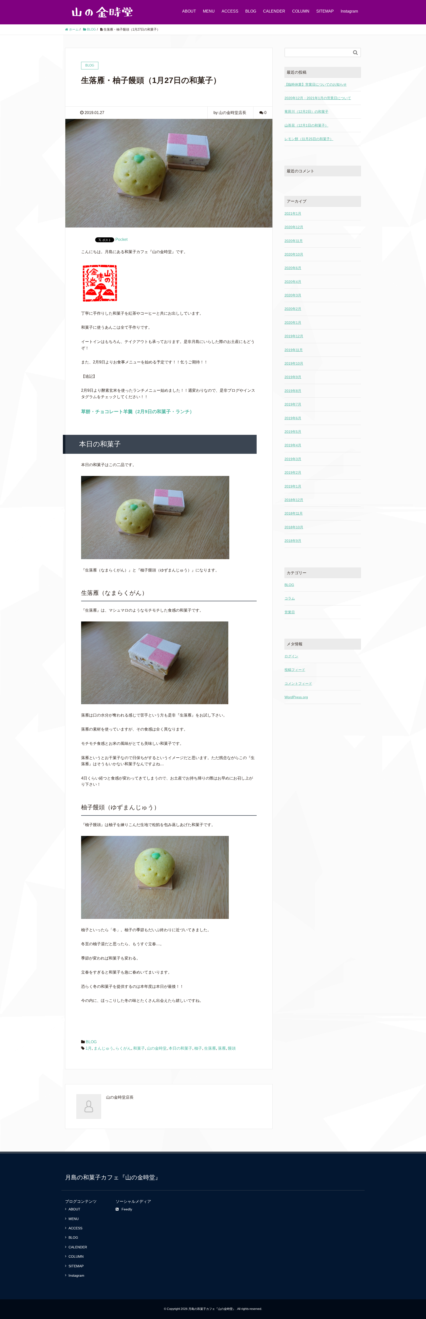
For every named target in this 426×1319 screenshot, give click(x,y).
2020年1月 (292, 323)
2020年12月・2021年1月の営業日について (317, 98)
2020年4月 (292, 282)
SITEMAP (325, 11)
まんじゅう (103, 1048)
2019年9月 (292, 377)
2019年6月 (292, 418)
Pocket (121, 239)
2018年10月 (293, 527)
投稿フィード (294, 670)
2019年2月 (292, 472)
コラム (289, 598)
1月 (89, 1048)
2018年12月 (293, 500)
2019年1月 (292, 486)
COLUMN (300, 11)
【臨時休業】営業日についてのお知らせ (315, 84)
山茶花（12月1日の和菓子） (306, 125)
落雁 (222, 1048)
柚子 (198, 1048)
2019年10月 (293, 363)
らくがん (123, 1048)
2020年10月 (293, 254)
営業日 (289, 612)
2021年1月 (292, 213)
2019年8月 (292, 391)
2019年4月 (292, 445)
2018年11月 (293, 513)
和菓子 (139, 1048)
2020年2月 (292, 309)
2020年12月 (293, 227)
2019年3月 (292, 459)
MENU (209, 11)
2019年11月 (293, 350)
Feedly (127, 1209)
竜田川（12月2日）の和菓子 (306, 112)
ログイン (291, 656)
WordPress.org (296, 697)
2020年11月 (293, 241)
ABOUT (189, 11)
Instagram (349, 11)
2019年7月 (292, 404)
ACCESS (230, 11)
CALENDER (274, 11)
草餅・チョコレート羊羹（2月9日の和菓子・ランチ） (137, 411)
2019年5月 (292, 432)
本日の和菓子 (180, 1048)
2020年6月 (292, 268)
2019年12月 (293, 336)
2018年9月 (292, 541)
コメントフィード (298, 683)
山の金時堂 (157, 1048)
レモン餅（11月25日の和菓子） (308, 139)
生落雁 (210, 1048)
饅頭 (232, 1048)
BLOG (250, 11)
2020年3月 (292, 295)
